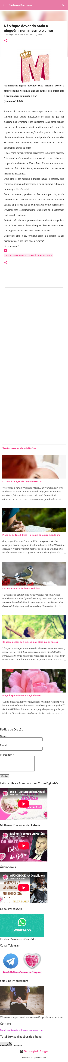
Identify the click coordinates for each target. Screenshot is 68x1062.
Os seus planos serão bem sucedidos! (21, 588)
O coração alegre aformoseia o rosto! (22, 481)
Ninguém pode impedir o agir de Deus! (22, 695)
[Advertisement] (34, 331)
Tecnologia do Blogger (36, 1051)
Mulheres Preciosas (20, 5)
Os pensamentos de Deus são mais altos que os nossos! (30, 642)
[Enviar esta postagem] (6, 252)
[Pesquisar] (63, 5)
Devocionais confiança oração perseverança (28, 255)
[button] (6, 41)
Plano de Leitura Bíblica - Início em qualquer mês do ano (31, 535)
